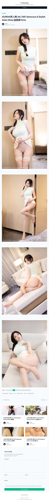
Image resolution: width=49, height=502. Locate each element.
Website (6, 480)
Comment (6, 459)
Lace (15, 393)
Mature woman (20, 393)
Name (6, 474)
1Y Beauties (24, 3)
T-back (25, 393)
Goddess (11, 393)
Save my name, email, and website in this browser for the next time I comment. (24, 486)
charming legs (5, 393)
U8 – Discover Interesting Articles (24, 499)
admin (6, 23)
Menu (25, 7)
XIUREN (4, 13)
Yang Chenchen (31, 393)
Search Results (24, 494)
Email (26, 474)
